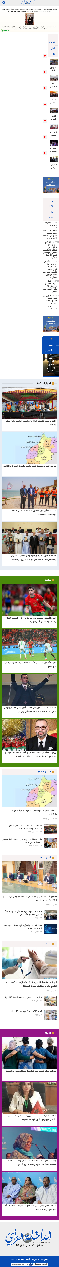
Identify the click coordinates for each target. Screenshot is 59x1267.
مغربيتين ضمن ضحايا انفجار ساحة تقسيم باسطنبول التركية (50, 302)
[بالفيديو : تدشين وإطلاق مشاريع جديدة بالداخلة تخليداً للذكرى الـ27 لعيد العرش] (54, 94)
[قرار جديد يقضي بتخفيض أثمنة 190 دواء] (50, 1001)
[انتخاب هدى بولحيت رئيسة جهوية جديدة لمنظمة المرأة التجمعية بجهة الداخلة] (29, 1188)
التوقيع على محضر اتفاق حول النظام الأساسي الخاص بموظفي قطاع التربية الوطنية (50, 250)
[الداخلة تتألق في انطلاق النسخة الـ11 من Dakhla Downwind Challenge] (29, 493)
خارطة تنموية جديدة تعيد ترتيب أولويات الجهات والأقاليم (29, 466)
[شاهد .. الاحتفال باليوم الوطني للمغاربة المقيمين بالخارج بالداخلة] (54, 78)
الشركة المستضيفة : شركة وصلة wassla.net (29, 1259)
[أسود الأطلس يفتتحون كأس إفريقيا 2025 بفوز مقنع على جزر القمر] (29, 645)
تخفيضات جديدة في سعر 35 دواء (26, 1011)
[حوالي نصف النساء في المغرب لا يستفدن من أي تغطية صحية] (29, 1053)
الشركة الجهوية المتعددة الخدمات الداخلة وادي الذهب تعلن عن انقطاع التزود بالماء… (50, 230)
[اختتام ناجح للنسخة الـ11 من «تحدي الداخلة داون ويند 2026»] (29, 403)
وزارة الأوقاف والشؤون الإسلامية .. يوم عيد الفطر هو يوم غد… (23, 927)
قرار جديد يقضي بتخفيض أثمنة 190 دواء (23, 997)
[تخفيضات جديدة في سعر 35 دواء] (50, 1015)
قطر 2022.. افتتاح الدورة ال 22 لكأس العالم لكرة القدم (50, 286)
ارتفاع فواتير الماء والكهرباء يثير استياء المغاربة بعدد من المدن (50, 358)
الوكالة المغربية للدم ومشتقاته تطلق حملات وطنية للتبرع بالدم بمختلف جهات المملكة (31, 984)
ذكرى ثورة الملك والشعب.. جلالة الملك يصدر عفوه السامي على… (22, 841)
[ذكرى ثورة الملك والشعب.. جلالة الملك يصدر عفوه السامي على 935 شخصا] (50, 843)
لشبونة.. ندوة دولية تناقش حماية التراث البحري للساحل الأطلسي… (23, 913)
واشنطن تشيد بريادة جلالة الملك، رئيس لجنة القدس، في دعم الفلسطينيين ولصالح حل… (50, 269)
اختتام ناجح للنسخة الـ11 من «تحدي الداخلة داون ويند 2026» (25, 827)
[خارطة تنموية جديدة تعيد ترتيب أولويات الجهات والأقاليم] (29, 448)
